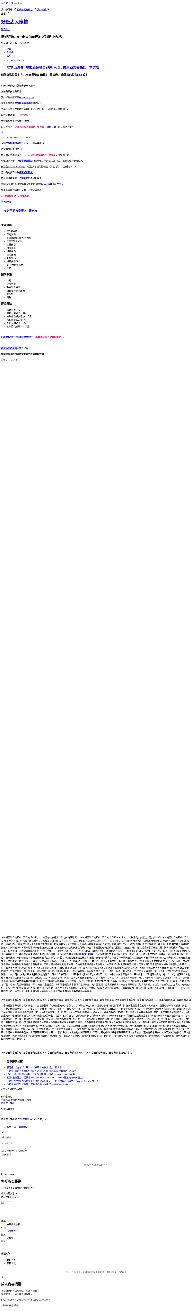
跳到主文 (5, 29)
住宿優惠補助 (26, 161)
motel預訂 (47, 184)
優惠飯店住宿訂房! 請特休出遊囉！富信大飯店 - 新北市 (34, 1067)
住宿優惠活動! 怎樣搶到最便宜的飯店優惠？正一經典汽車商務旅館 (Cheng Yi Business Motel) (52, 1081)
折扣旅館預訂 (8, 337)
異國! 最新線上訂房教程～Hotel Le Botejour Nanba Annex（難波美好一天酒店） (45, 1077)
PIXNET (75, 1272)
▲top (3, 1132)
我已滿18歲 (7, 1305)
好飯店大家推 (14, 21)
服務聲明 (122, 1272)
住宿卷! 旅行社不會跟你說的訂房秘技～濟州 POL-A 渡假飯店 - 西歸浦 (41, 1071)
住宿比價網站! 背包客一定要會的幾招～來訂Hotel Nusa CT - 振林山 (40, 1084)
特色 (49, 127)
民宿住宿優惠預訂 (24, 337)
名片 (9, 55)
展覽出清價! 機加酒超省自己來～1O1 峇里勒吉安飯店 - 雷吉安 (53, 67)
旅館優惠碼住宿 (25, 103)
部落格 (10, 52)
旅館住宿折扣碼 (9, 348)
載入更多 (6, 1137)
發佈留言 (6, 1155)
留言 (32, 1119)
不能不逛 (25, 178)
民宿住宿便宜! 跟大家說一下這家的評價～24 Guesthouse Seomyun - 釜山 (42, 1074)
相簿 (9, 49)
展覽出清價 (87, 954)
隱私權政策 (111, 1272)
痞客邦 (25, 1119)
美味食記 (23, 1127)
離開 (16, 1305)
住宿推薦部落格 (13, 143)
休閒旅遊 (24, 43)
